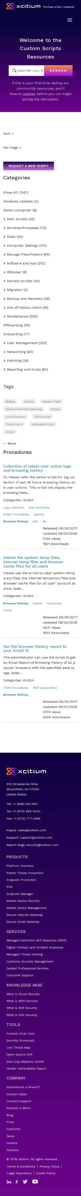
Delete (37, 603)
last (35, 521)
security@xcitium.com (43, 845)
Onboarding (12, 334)
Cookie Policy (45, 1173)
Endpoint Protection (21, 880)
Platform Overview (19, 865)
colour (10, 431)
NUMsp (10, 401)
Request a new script (29, 166)
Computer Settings (20, 246)
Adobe (29, 401)
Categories (16, 178)
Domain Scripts (17, 281)
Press (10, 1122)
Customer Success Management (29, 961)
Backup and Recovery (23, 299)
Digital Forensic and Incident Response (34, 947)
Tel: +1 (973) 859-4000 (23, 811)
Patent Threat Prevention (24, 873)
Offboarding (13, 325)
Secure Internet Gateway (23, 409)
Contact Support (18, 1101)
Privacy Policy (49, 1166)
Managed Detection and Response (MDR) (36, 940)
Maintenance (15, 316)
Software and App (20, 263)
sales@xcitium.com (32, 830)
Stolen (55, 409)
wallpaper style (43, 424)
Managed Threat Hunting (24, 954)
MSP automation (45, 687)
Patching (12, 361)
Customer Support (19, 975)
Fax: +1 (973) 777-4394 (23, 818)
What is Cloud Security (23, 994)
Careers (11, 1143)
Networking (14, 352)
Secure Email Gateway (22, 921)
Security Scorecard (20, 1040)
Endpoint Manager (19, 894)
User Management (20, 343)
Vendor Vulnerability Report (26, 1068)
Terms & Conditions (21, 1166)
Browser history (15, 521)
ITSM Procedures (15, 687)
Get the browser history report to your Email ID (35, 648)
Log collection (13, 507)
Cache (7, 610)
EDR (9, 886)
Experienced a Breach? (23, 1087)
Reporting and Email (22, 369)
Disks (9, 237)
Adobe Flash (51, 401)
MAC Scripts (15, 219)
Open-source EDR (19, 1054)
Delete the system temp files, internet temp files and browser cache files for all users (33, 561)
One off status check (22, 308)
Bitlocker (12, 272)
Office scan (42, 416)
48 (44, 521)
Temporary (54, 603)
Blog (9, 1115)
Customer (13, 1129)
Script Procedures (16, 514)
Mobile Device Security (23, 900)
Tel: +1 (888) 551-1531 (21, 804)
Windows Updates (18, 201)
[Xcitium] (40, 6)
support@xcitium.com (36, 837)
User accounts (39, 507)
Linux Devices (15, 416)
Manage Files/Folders (23, 254)
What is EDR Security (21, 1015)
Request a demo (18, 1108)
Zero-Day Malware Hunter (25, 1061)
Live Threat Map (18, 1047)
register (29, 94)
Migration (12, 290)
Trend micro (14, 424)
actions (39, 514)
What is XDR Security (21, 1008)
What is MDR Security (22, 1001)
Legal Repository (19, 1173)
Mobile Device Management (26, 908)
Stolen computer (17, 210)
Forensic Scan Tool (20, 1033)
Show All (10, 192)
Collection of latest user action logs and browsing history (37, 468)
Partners (12, 1150)
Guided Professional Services (27, 968)
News (10, 1136)
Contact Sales (16, 1094)
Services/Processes (21, 228)
